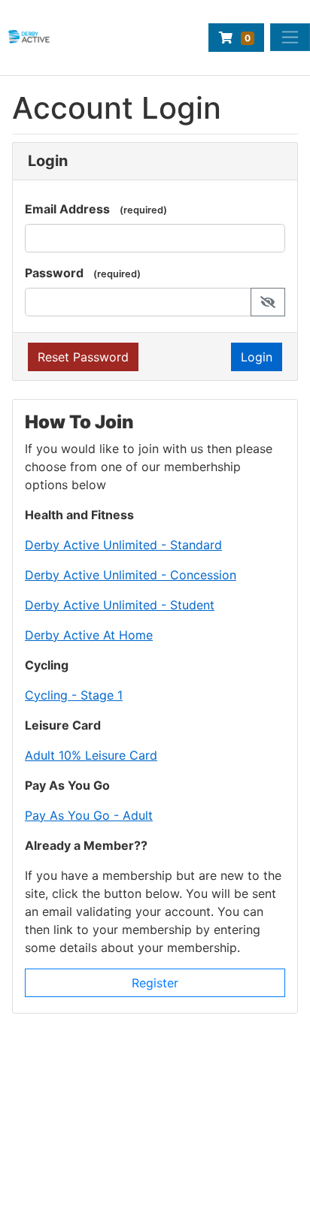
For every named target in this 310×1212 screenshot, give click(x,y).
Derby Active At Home (89, 634)
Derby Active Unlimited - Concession (130, 574)
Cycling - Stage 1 (74, 695)
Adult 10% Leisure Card (91, 755)
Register (155, 982)
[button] (268, 302)
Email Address (67, 208)
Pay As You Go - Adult (89, 815)
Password (54, 272)
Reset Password (83, 356)
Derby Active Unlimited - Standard (123, 544)
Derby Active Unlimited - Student (119, 604)
